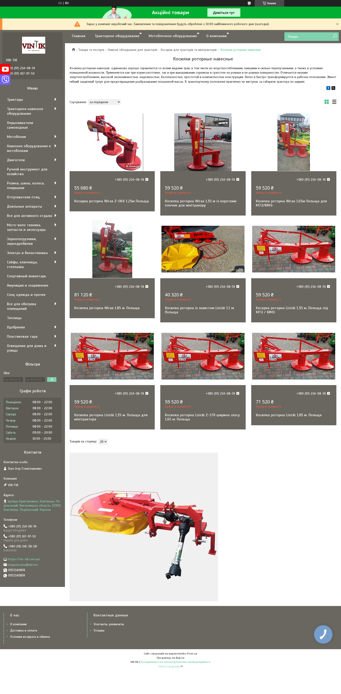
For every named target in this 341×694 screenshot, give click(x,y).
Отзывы (99, 630)
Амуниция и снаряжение (27, 285)
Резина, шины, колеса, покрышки (26, 185)
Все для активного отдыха (29, 215)
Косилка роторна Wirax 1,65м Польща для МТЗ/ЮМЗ (291, 203)
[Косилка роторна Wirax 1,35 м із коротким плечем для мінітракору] (202, 142)
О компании (216, 36)
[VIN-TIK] (33, 45)
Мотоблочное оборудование (173, 36)
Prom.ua (192, 653)
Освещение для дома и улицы (26, 348)
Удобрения (16, 327)
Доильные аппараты (24, 206)
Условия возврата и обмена (30, 637)
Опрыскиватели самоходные (20, 125)
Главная (78, 36)
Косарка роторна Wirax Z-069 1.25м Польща (111, 201)
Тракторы (15, 99)
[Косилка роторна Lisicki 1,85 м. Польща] (293, 356)
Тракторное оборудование (117, 36)
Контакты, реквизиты (109, 624)
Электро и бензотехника (27, 253)
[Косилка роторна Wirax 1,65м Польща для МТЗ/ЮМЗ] (293, 142)
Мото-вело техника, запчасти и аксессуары (26, 227)
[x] (333, 89)
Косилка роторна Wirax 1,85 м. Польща (107, 308)
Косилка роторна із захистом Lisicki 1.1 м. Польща (200, 310)
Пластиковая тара (22, 336)
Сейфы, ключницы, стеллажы (22, 264)
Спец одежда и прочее (26, 294)
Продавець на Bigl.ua (170, 657)
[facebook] (328, 89)
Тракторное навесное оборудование (25, 111)
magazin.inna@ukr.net (23, 565)
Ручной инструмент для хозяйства (27, 171)
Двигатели (16, 160)
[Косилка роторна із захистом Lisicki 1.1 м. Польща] (202, 249)
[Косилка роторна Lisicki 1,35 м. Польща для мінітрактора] (112, 356)
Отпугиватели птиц (23, 197)
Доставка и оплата (23, 630)
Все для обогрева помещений (21, 306)
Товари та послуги (91, 50)
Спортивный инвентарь (26, 276)
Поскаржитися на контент (157, 662)
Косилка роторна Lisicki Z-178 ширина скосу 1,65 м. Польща (202, 417)
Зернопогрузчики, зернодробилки (21, 241)
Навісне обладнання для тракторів (132, 50)
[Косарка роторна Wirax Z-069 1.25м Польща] (112, 142)
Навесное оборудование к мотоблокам (29, 148)
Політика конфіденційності (193, 662)
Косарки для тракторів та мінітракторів (189, 50)
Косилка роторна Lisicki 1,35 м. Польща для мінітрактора (111, 417)
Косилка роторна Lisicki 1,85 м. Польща (289, 415)
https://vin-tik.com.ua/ (24, 559)
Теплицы (14, 318)
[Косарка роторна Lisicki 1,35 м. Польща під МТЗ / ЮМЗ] (293, 249)
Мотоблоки (16, 136)
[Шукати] (335, 36)
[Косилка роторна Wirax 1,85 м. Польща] (112, 249)
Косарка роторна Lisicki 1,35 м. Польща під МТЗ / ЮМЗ (292, 310)
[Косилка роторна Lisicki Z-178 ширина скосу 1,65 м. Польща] (202, 356)
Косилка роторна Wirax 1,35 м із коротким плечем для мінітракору (200, 203)
